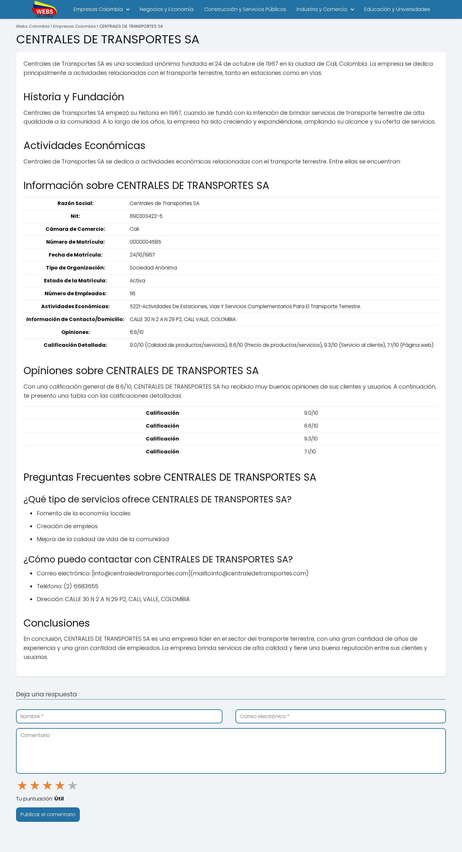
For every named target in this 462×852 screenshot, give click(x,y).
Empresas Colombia (98, 9)
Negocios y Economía (167, 9)
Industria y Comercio (322, 9)
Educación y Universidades (397, 9)
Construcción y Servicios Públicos (245, 9)
